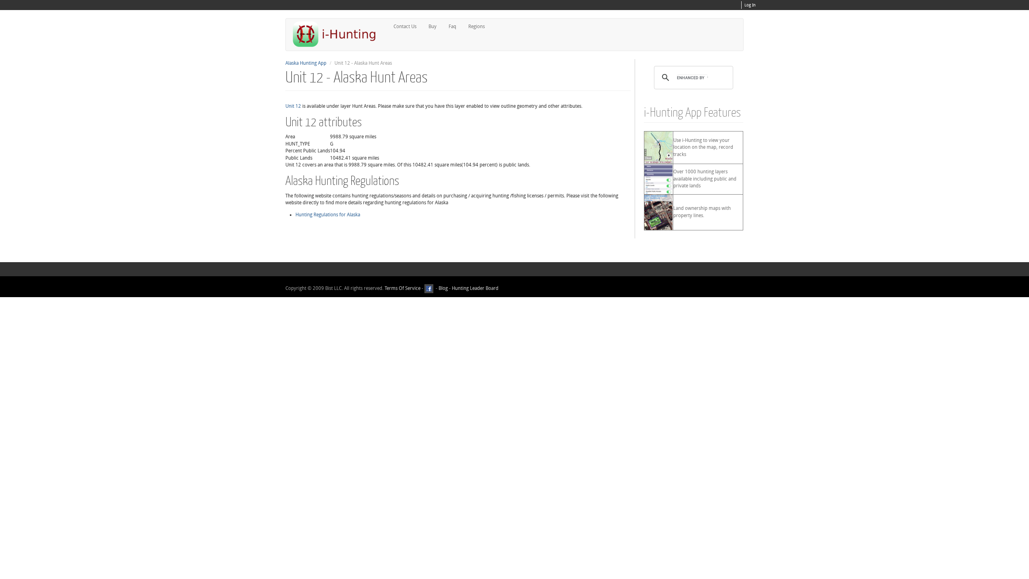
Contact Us (405, 26)
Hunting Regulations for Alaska (327, 215)
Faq (452, 26)
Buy (432, 26)
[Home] (337, 34)
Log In (750, 5)
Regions (476, 26)
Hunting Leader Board (474, 288)
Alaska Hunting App (305, 63)
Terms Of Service (402, 288)
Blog (443, 288)
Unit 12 (293, 106)
